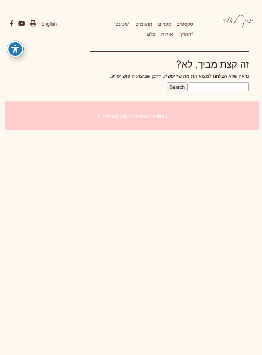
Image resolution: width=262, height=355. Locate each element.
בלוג (151, 33)
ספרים (164, 23)
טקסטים (184, 23)
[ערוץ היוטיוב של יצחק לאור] (21, 23)
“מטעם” (122, 23)
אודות (167, 33)
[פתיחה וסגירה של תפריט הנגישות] (15, 49)
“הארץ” (186, 33)
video (159, 116)
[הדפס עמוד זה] (33, 23)
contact (141, 116)
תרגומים (143, 23)
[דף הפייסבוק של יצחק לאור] (11, 23)
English (49, 23)
